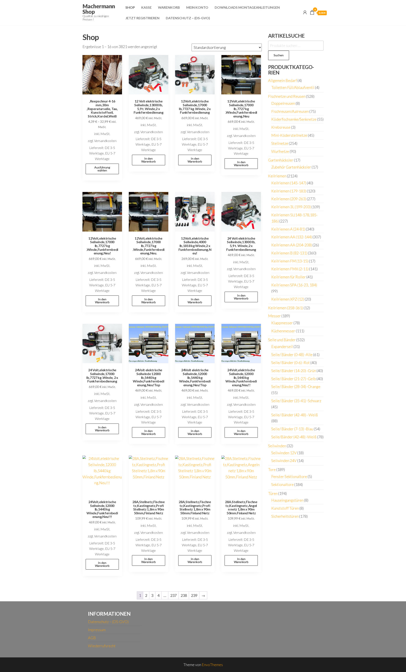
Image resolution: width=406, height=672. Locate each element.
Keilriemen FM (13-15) (289, 261)
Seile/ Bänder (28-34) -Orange (295, 386)
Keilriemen (277, 176)
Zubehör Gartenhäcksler (291, 167)
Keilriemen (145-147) (288, 183)
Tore (272, 469)
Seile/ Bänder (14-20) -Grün (293, 370)
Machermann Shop (98, 9)
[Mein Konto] (305, 12)
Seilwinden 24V (284, 460)
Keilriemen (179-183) (288, 191)
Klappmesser (282, 322)
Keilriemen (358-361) (285, 307)
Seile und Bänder (282, 339)
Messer (274, 315)
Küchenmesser (283, 330)
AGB (92, 637)
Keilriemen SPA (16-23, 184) (294, 285)
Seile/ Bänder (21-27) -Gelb (293, 378)
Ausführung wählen (102, 169)
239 (194, 595)
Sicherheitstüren (285, 516)
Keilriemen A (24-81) (288, 229)
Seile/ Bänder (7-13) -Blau (292, 428)
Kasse (146, 7)
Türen (273, 493)
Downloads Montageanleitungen (247, 7)
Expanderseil (282, 346)
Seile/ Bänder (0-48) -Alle (292, 354)
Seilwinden (277, 445)
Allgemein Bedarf (282, 80)
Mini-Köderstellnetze (289, 135)
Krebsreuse (281, 127)
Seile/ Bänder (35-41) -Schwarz (296, 400)
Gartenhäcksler (280, 160)
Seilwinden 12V (284, 452)
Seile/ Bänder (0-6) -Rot (290, 362)
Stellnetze (279, 143)
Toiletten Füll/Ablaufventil (292, 87)
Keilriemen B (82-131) (289, 253)
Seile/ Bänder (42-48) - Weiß (294, 415)
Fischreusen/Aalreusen (290, 111)
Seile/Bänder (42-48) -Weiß (294, 437)
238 (184, 595)
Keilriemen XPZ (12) (287, 299)
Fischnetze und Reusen (286, 96)
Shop (130, 7)
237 (173, 595)
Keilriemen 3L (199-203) (291, 206)
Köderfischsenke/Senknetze (294, 119)
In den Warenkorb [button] (148, 160)
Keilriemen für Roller (288, 277)
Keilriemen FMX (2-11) (290, 268)
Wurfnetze (280, 151)
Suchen (279, 55)
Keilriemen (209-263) (288, 198)
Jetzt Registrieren (142, 18)
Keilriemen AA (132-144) (291, 237)
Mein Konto (197, 7)
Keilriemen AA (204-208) (291, 245)
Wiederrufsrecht (102, 645)
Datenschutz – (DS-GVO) (188, 18)
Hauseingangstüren (287, 500)
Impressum (97, 629)
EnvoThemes (212, 664)
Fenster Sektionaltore (289, 476)
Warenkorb (169, 7)
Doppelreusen (283, 103)
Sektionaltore (282, 484)
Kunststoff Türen (285, 508)
